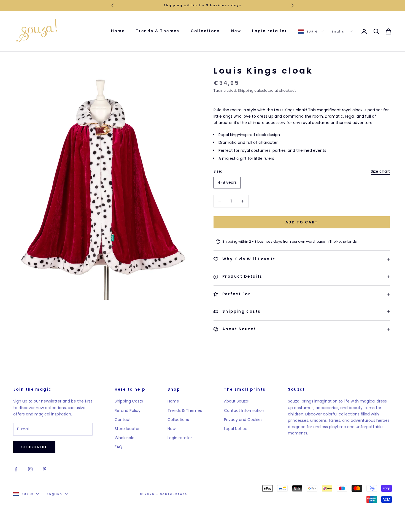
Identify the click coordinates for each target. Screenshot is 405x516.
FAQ (118, 447)
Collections (205, 31)
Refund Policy (128, 410)
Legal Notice (235, 428)
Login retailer (269, 31)
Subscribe (34, 447)
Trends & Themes (158, 31)
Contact (123, 419)
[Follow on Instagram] (30, 469)
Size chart (380, 171)
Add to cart (301, 222)
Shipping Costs (129, 401)
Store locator (127, 428)
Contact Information (244, 410)
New (236, 31)
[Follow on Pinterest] (44, 469)
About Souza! (236, 401)
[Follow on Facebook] (16, 469)
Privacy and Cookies (243, 419)
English (339, 31)
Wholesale (124, 438)
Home (118, 31)
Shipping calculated (256, 90)
